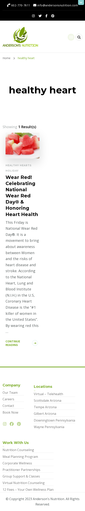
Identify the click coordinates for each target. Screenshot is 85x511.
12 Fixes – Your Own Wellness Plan (28, 489)
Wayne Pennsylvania (49, 427)
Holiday (12, 170)
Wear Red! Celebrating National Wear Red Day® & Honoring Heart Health (22, 195)
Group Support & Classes (21, 476)
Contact (8, 405)
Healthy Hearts (18, 165)
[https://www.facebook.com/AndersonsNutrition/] (13, 424)
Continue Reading (13, 343)
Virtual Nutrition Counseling (24, 483)
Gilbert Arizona (45, 413)
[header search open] (79, 37)
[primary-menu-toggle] (71, 37)
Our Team (10, 392)
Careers (8, 399)
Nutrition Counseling (18, 450)
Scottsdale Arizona (47, 400)
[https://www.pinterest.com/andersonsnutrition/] (20, 424)
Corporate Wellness (17, 463)
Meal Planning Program (20, 456)
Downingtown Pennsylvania (54, 420)
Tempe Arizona (45, 407)
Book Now (10, 412)
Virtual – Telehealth (48, 394)
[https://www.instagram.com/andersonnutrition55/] (5, 424)
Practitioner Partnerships (21, 470)
